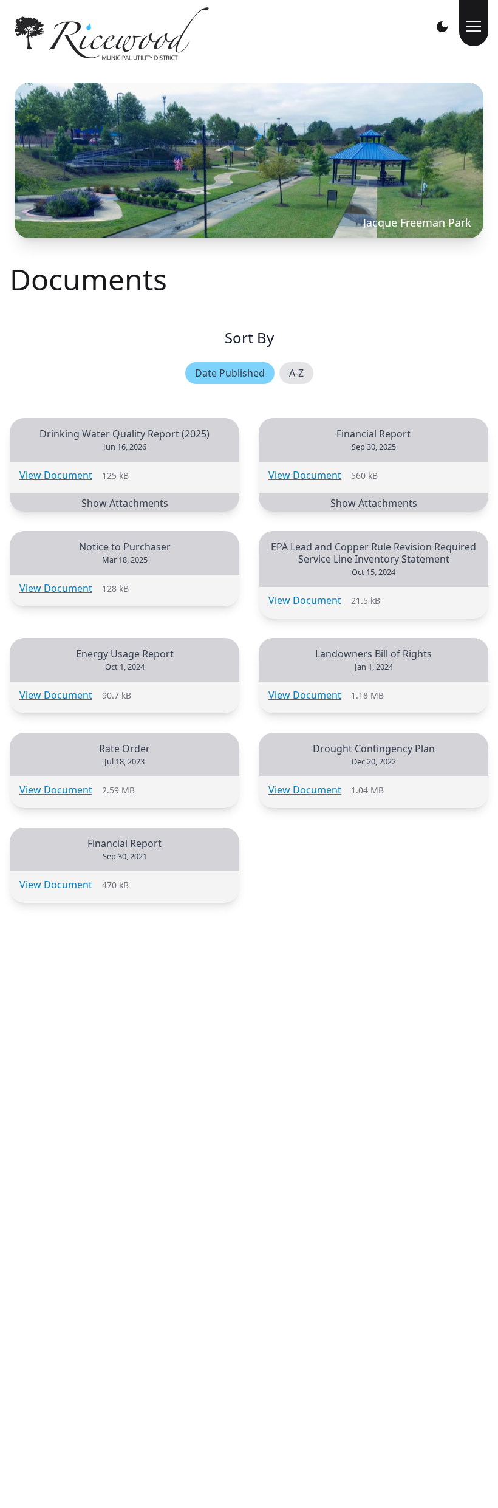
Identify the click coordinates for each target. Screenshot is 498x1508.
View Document (55, 475)
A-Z (296, 373)
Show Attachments (124, 503)
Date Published (230, 373)
